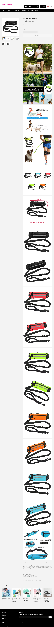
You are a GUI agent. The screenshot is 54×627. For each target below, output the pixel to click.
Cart (44, 6)
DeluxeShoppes (6, 626)
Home (3, 10)
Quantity (24, 29)
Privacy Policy (4, 615)
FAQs (28, 10)
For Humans (16, 10)
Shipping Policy (4, 618)
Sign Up (50, 616)
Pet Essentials (8, 10)
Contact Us (23, 10)
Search (3, 622)
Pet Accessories (7, 13)
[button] (25, 20)
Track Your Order (34, 10)
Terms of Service (4, 619)
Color (23, 24)
